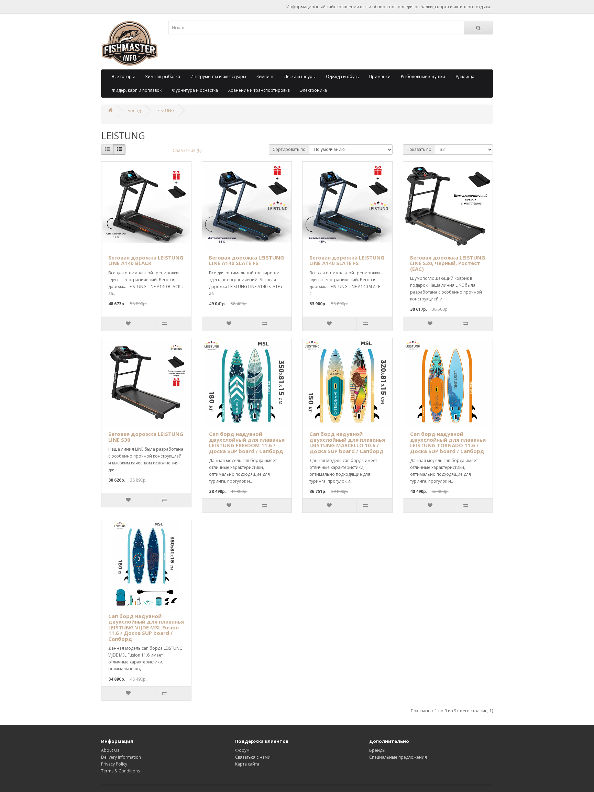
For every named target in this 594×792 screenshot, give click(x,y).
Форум (242, 750)
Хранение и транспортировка (259, 90)
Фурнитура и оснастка (195, 90)
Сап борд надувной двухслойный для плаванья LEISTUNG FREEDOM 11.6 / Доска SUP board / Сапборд (247, 442)
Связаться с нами (253, 757)
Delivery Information (121, 757)
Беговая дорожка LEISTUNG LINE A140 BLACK (145, 260)
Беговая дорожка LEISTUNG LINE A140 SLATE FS (246, 260)
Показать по (419, 149)
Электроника (313, 90)
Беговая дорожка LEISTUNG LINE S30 (145, 436)
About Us (110, 750)
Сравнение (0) (187, 150)
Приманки (379, 76)
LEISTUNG (164, 110)
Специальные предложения (398, 757)
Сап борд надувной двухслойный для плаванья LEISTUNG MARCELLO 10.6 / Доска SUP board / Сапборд (347, 442)
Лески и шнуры (300, 76)
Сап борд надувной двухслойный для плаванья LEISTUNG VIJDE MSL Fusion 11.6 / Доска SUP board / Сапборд (146, 627)
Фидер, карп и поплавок (137, 90)
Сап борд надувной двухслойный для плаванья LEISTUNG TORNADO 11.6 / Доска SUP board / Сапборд (448, 442)
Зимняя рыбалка (162, 76)
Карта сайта (247, 764)
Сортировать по (289, 149)
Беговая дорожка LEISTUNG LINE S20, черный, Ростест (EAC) (447, 263)
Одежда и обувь (342, 76)
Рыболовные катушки (423, 76)
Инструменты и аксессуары (218, 76)
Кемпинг (265, 76)
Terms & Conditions (120, 771)
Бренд (134, 110)
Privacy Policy (114, 764)
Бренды (377, 750)
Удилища (464, 76)
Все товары (123, 76)
